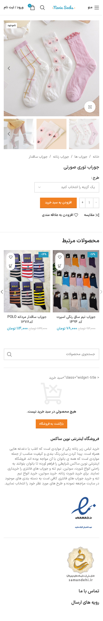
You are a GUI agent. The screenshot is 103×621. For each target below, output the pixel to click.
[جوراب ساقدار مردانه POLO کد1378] (27, 281)
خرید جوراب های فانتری (75, 478)
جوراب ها (80, 156)
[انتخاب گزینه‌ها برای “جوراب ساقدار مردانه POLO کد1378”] (10, 265)
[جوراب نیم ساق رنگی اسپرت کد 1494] (76, 281)
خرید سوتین (48, 473)
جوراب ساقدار (38, 156)
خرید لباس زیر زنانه (85, 448)
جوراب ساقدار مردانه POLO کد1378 (27, 319)
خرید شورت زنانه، (70, 473)
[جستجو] (43, 8)
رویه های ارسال (85, 602)
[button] (94, 68)
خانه (96, 156)
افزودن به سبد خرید (58, 202)
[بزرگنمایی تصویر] (90, 106)
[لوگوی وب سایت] (64, 7)
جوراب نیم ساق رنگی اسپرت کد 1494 (76, 319)
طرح (96, 178)
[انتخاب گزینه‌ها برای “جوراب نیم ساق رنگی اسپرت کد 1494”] (59, 265)
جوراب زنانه (61, 156)
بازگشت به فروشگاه (51, 424)
